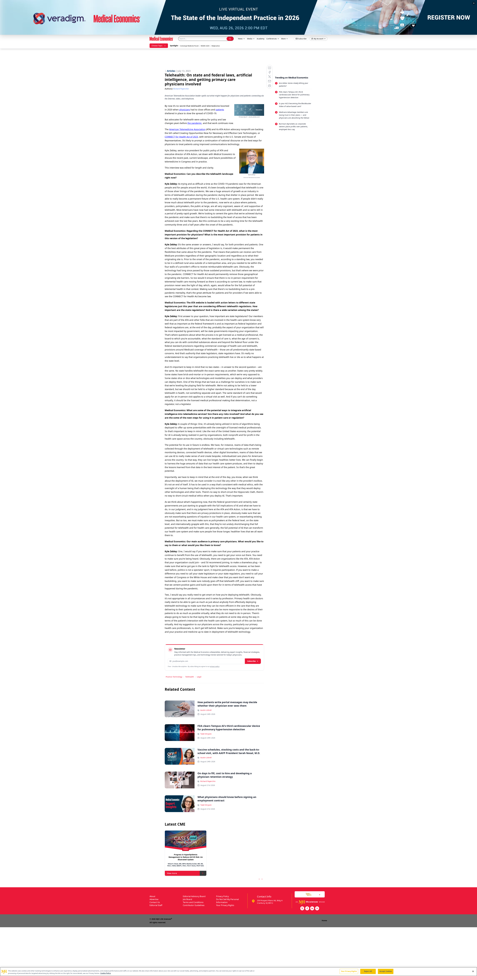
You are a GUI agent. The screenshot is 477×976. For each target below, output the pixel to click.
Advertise (154, 899)
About (152, 896)
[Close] (473, 971)
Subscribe (251, 661)
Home (324, 920)
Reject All (368, 971)
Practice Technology (174, 677)
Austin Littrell (206, 710)
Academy (260, 38)
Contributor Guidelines (193, 905)
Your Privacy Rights (225, 905)
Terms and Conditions (193, 902)
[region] (238, 971)
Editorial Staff (156, 905)
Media (249, 38)
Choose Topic (157, 45)
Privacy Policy (222, 896)
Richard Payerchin (208, 781)
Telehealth (189, 677)
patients (220, 109)
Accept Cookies (385, 971)
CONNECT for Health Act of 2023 (181, 136)
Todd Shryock (205, 734)
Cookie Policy (105, 973)
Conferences (271, 38)
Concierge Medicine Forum (189, 46)
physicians (184, 109)
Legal (199, 677)
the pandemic (194, 123)
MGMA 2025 (205, 46)
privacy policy (214, 666)
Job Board (187, 899)
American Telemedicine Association (187, 129)
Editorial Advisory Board (194, 896)
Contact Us (155, 902)
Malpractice (216, 46)
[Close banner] (474, 3)
